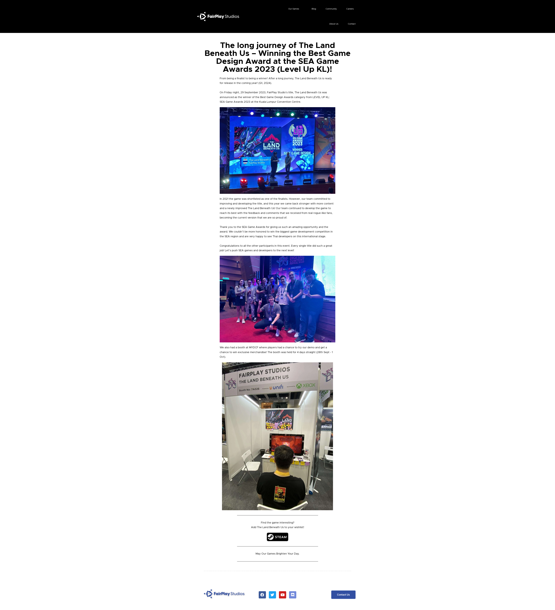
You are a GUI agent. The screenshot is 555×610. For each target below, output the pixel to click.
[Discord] (292, 594)
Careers (350, 9)
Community (331, 9)
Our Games (293, 9)
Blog (314, 9)
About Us (333, 24)
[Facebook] (262, 594)
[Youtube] (282, 594)
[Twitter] (272, 594)
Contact (352, 24)
